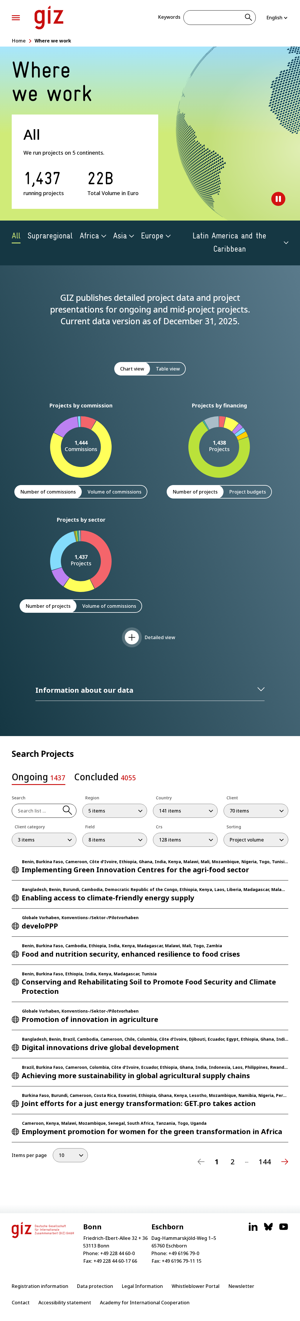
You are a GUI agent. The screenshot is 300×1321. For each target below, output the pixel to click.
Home (19, 40)
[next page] (284, 1161)
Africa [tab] (89, 235)
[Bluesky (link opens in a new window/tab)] (268, 1229)
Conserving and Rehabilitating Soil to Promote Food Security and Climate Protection (149, 986)
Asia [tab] (120, 235)
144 (265, 1161)
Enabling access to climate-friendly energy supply (108, 897)
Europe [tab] (152, 235)
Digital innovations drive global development (100, 1047)
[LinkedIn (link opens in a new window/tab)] (253, 1229)
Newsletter (241, 1286)
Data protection (95, 1286)
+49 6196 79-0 (183, 1253)
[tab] (38, 778)
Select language (277, 17)
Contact (21, 1302)
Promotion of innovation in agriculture (90, 1019)
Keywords (169, 17)
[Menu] (16, 18)
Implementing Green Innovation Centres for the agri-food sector (135, 869)
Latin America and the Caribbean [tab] (229, 242)
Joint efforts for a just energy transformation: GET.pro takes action (139, 1103)
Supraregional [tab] (50, 235)
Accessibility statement (64, 1302)
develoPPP (40, 926)
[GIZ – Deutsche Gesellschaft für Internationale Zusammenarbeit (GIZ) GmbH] (49, 17)
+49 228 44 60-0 (117, 1253)
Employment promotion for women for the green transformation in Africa (152, 1131)
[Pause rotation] (278, 199)
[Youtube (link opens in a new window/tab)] (283, 1229)
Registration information (40, 1286)
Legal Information (142, 1286)
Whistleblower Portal (195, 1286)
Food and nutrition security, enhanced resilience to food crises (131, 954)
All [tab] (16, 235)
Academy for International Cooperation (145, 1302)
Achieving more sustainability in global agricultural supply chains (136, 1075)
